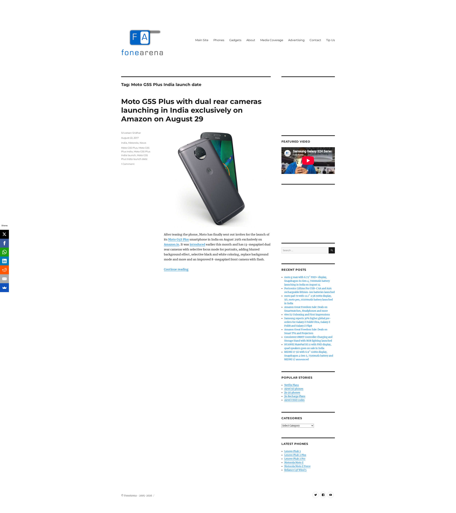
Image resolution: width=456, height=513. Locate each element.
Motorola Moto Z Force (297, 466)
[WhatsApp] (4, 252)
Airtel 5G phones (293, 388)
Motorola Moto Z (294, 462)
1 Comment (127, 164)
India (124, 142)
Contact (315, 40)
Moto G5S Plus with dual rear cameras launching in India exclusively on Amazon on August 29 (191, 110)
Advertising (296, 40)
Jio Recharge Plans (294, 396)
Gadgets (235, 40)
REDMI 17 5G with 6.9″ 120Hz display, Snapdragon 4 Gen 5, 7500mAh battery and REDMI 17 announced (308, 355)
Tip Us (330, 40)
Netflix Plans (291, 385)
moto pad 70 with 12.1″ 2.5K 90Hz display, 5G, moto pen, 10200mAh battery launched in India (308, 299)
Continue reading (176, 269)
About (250, 40)
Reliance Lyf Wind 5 (295, 470)
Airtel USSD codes (294, 400)
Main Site (201, 40)
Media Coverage (271, 40)
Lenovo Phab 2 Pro (294, 458)
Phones (218, 40)
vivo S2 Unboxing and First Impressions (307, 314)
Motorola (133, 142)
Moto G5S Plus (178, 239)
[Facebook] (4, 243)
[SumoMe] (4, 287)
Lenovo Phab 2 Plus (295, 455)
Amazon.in (171, 244)
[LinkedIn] (4, 260)
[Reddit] (4, 269)
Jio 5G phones (292, 392)
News (143, 142)
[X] (4, 234)
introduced (197, 244)
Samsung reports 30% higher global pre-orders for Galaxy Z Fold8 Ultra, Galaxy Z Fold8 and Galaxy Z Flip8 (307, 322)
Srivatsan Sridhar (131, 132)
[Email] (4, 278)
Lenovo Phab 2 (292, 451)
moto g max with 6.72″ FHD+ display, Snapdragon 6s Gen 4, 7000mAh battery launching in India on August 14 (307, 281)
